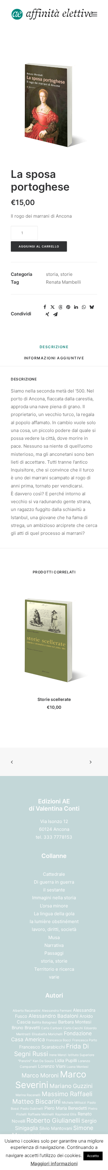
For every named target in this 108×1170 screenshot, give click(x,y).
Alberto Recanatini (26, 1011)
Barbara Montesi (74, 1021)
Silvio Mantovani (55, 1128)
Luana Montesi (77, 1067)
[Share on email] (55, 314)
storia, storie (59, 274)
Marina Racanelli (28, 1095)
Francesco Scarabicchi (42, 1046)
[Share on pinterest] (68, 307)
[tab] (54, 360)
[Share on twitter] (52, 307)
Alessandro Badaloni (53, 1016)
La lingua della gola (54, 913)
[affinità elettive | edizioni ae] (52, 14)
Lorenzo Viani (51, 1066)
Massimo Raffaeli (67, 1094)
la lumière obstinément (54, 921)
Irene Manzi (58, 1055)
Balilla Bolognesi (44, 1022)
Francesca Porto (84, 1040)
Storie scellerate (54, 699)
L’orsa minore (54, 906)
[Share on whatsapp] (83, 307)
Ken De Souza (43, 1061)
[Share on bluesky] (91, 307)
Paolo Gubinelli (31, 1109)
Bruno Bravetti (26, 1027)
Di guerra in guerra (54, 882)
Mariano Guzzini (71, 1086)
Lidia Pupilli (66, 1060)
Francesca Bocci (58, 1040)
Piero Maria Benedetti (65, 1108)
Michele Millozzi (74, 1103)
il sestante (54, 890)
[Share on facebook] (44, 307)
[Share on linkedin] (76, 307)
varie (54, 977)
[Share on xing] (47, 314)
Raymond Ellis (65, 1114)
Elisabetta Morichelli (47, 1034)
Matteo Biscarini (36, 1101)
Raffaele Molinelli (41, 1114)
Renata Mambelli (63, 282)
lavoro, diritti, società (54, 929)
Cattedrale (54, 874)
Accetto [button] (93, 1156)
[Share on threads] (60, 307)
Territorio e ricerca (54, 969)
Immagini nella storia (54, 897)
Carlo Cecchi (73, 1028)
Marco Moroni (40, 1075)
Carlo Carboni (51, 1028)
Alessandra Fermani (57, 1011)
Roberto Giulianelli (53, 1120)
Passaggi (54, 953)
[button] (94, 14)
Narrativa (54, 945)
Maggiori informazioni (54, 1163)
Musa (54, 937)
